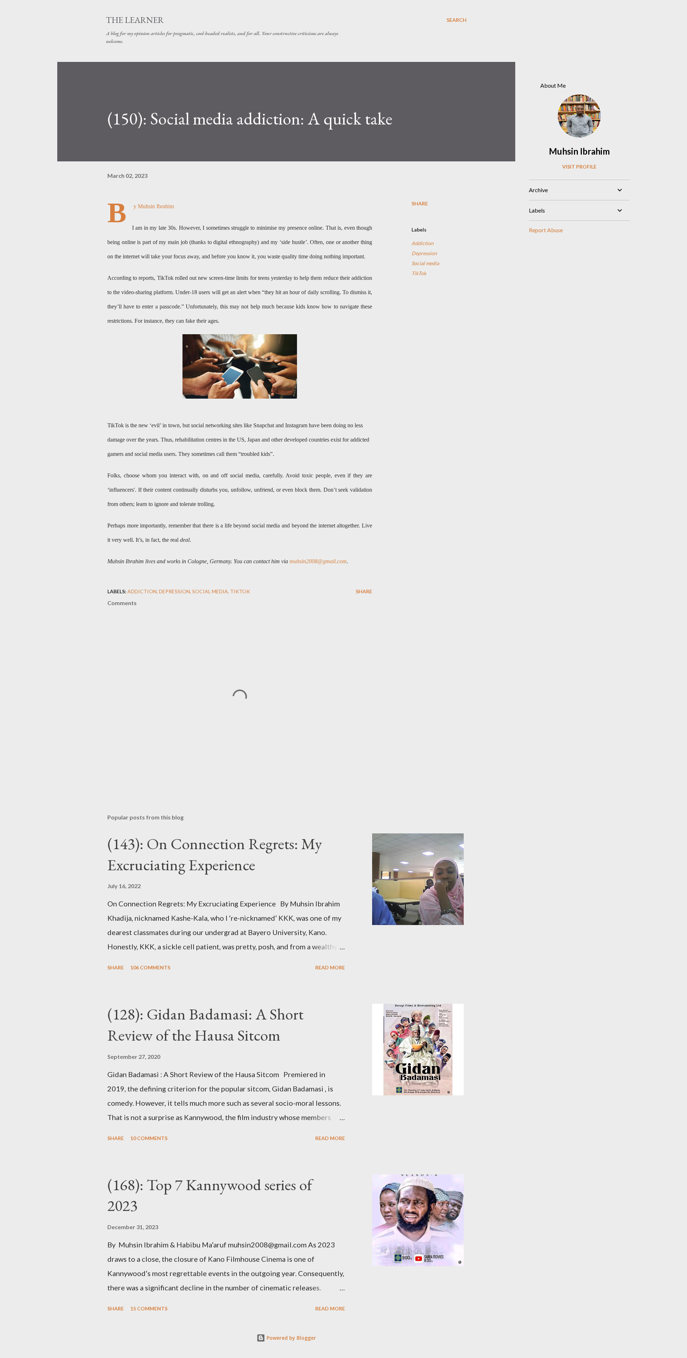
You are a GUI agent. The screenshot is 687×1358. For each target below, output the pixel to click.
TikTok (418, 273)
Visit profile (579, 167)
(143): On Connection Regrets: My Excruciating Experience (214, 854)
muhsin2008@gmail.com (318, 561)
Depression (424, 253)
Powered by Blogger (290, 1337)
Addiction (422, 243)
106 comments (150, 967)
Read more (330, 967)
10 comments (148, 1138)
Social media (425, 263)
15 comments (148, 1308)
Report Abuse (546, 230)
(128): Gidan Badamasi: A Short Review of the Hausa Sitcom (205, 1024)
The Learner (135, 19)
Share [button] (419, 203)
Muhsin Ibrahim (579, 151)
